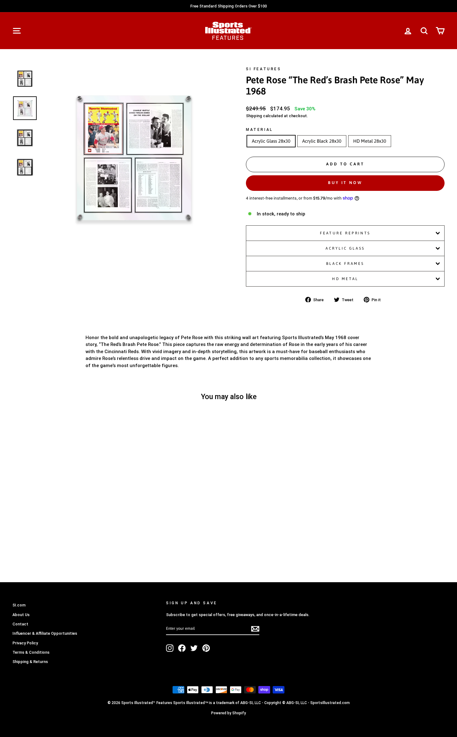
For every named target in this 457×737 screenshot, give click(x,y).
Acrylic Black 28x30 (321, 141)
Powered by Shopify (228, 713)
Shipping (254, 115)
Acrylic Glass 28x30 (271, 141)
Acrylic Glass (345, 248)
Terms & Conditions (30, 652)
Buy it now (345, 182)
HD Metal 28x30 (369, 141)
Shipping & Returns (30, 661)
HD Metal (345, 279)
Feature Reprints (345, 233)
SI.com (18, 605)
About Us (21, 614)
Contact (20, 624)
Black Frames (345, 263)
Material (259, 129)
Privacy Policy (25, 643)
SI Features (263, 69)
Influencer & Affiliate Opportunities (44, 633)
